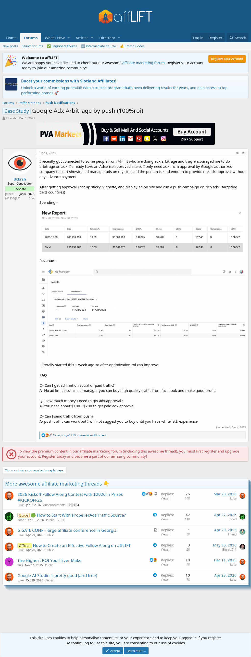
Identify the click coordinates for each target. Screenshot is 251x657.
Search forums (32, 46)
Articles (82, 37)
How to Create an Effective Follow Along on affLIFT (82, 545)
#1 (244, 153)
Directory (107, 37)
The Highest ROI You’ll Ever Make (49, 560)
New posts (10, 46)
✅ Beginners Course (62, 46)
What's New (55, 37)
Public (50, 520)
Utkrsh (11, 118)
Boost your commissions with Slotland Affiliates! (68, 81)
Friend (232, 534)
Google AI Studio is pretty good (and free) (57, 575)
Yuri (20, 565)
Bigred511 (229, 549)
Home (11, 37)
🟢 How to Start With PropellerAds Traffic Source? (78, 515)
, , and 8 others (80, 435)
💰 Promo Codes (132, 46)
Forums (31, 37)
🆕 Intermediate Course (98, 46)
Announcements (54, 505)
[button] (68, 37)
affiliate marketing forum (143, 62)
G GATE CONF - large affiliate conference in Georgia (67, 530)
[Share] (237, 153)
